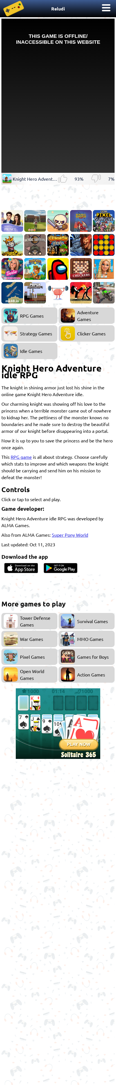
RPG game (21, 457)
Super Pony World (70, 535)
